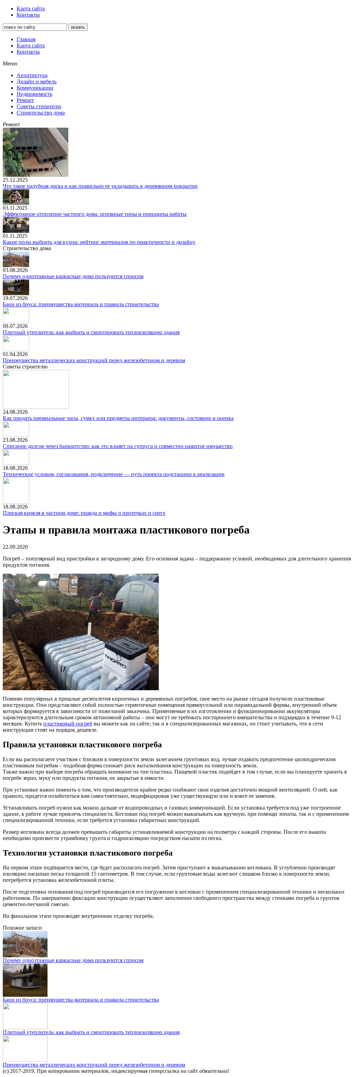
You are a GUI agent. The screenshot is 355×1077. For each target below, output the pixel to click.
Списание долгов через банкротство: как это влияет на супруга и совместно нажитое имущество (118, 446)
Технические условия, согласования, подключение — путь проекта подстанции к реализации (114, 474)
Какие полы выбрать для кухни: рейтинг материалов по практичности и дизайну (99, 242)
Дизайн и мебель (37, 81)
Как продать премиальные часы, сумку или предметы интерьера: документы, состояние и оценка (118, 418)
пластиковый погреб (67, 724)
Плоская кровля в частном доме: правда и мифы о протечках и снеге (84, 513)
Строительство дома (41, 113)
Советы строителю (39, 106)
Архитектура (32, 75)
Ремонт (25, 100)
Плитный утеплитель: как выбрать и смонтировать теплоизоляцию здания (91, 332)
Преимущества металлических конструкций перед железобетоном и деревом (94, 360)
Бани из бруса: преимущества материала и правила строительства (81, 304)
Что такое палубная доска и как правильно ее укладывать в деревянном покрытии (100, 186)
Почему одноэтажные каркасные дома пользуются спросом (73, 276)
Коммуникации (35, 88)
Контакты (28, 15)
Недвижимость (34, 94)
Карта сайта (31, 8)
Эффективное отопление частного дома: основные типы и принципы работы (95, 214)
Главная (26, 39)
